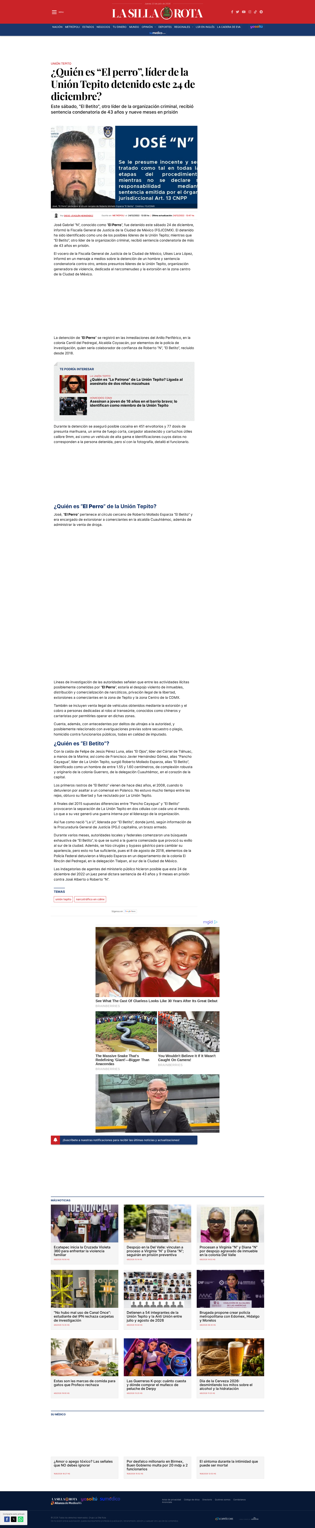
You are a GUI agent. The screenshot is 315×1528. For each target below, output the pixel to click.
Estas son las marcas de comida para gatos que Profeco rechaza (84, 1383)
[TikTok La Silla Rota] (255, 11)
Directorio (207, 1499)
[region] (157, 50)
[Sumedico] (157, 33)
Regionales (182, 26)
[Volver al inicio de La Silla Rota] (64, 1499)
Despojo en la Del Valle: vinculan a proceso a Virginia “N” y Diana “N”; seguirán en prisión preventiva (155, 1251)
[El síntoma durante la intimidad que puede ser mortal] (230, 1438)
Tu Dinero (120, 26)
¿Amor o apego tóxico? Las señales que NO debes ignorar (83, 1463)
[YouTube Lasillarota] (244, 11)
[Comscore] (224, 1519)
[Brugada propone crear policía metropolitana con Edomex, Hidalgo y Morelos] (230, 1289)
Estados (88, 26)
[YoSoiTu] (256, 27)
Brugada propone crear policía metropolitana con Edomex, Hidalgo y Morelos (230, 1316)
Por (76, 215)
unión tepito (63, 899)
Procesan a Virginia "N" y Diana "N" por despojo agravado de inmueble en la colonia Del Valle (229, 1251)
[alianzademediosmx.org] (66, 1503)
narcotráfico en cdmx (90, 899)
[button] (7, 1519)
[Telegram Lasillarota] (261, 11)
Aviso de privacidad (171, 1499)
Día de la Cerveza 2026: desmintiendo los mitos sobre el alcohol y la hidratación (226, 1385)
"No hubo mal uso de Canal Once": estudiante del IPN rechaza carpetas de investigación (84, 1316)
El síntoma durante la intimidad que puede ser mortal (229, 1463)
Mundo (134, 26)
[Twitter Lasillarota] (237, 11)
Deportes (165, 26)
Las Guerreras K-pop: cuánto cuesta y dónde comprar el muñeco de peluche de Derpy (156, 1385)
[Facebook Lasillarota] (232, 11)
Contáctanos (239, 1499)
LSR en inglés (205, 26)
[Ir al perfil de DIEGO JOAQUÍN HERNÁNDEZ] (56, 215)
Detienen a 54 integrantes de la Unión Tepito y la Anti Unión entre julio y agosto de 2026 (154, 1316)
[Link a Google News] (130, 911)
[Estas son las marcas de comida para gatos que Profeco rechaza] (84, 1357)
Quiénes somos (222, 1499)
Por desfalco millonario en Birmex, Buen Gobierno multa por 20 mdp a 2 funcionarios (157, 1465)
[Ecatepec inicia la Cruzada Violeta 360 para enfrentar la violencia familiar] (84, 1223)
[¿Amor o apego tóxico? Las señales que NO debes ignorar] (84, 1438)
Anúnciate (167, 1502)
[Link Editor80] (255, 1519)
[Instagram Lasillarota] (249, 11)
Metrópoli (72, 26)
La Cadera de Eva (228, 26)
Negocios (103, 26)
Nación (57, 26)
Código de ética (191, 1499)
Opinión (147, 26)
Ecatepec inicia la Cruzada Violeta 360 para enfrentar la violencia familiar (82, 1251)
